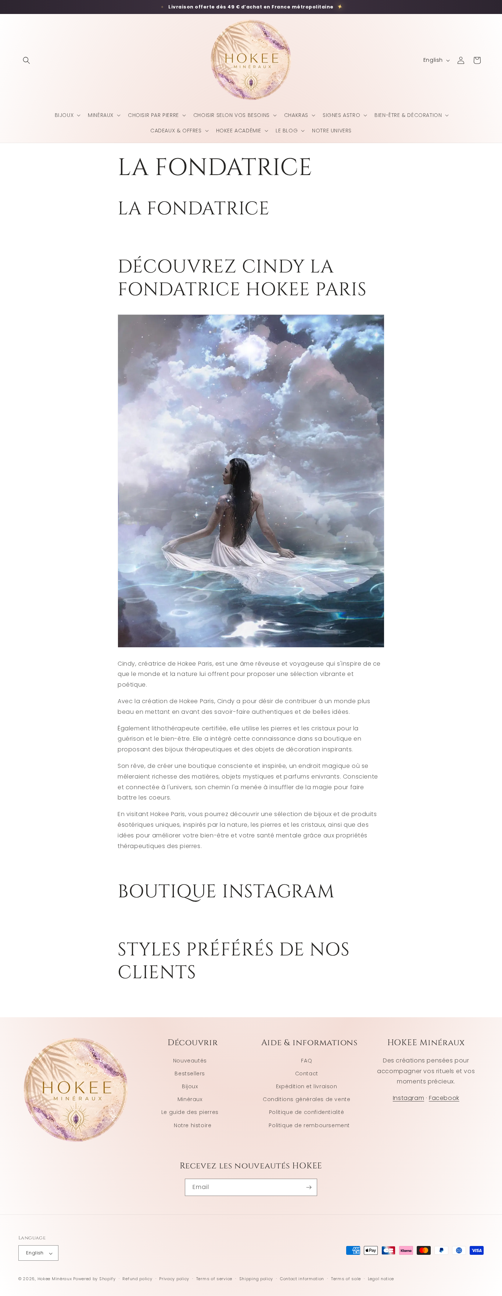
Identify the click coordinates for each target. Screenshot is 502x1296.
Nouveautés (190, 1060)
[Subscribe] (309, 1187)
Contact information (302, 1279)
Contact (306, 1073)
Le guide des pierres (190, 1112)
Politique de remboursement (309, 1125)
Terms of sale (346, 1279)
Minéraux (190, 1099)
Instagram (408, 1098)
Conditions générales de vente (306, 1099)
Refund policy (137, 1279)
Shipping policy (256, 1279)
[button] (26, 60)
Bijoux (190, 1086)
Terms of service (214, 1279)
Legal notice (381, 1279)
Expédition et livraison (306, 1086)
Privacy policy (174, 1279)
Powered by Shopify (94, 1279)
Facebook (444, 1098)
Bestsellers (190, 1073)
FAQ (306, 1060)
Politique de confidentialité (306, 1112)
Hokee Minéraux (54, 1279)
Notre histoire (192, 1125)
